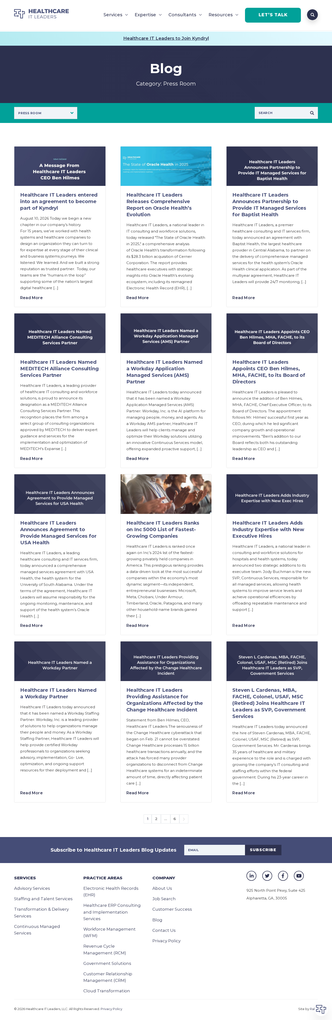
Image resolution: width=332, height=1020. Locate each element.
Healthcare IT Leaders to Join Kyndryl (166, 38)
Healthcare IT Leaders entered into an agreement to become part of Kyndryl (58, 201)
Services (113, 14)
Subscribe (263, 849)
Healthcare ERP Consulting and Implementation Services (112, 912)
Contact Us (164, 930)
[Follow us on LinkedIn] (251, 876)
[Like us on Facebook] (283, 876)
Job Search (164, 898)
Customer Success (172, 909)
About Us (162, 888)
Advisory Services (32, 888)
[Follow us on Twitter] (267, 876)
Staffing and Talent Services (43, 898)
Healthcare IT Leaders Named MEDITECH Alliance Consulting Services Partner (59, 368)
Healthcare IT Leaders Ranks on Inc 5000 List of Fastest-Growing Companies (163, 529)
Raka (314, 1009)
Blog (157, 919)
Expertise (145, 14)
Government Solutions (107, 963)
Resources (221, 14)
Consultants (182, 14)
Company (163, 877)
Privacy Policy (166, 940)
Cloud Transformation (106, 990)
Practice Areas (102, 877)
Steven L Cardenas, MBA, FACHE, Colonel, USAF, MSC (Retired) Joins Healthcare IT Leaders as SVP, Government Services (269, 703)
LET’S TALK (273, 14)
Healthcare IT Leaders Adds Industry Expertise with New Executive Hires (268, 529)
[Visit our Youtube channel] (299, 876)
